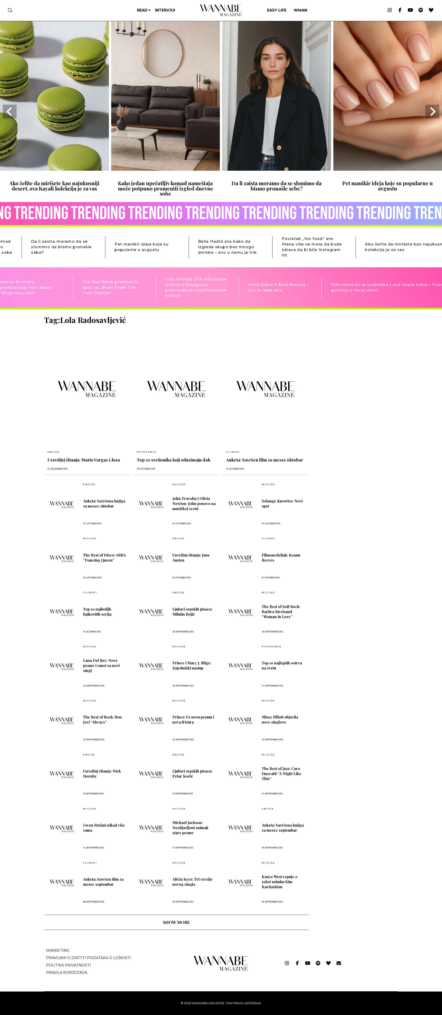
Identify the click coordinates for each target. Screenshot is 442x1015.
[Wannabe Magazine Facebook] (400, 10)
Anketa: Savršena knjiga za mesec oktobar (104, 503)
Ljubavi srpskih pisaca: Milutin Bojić (192, 612)
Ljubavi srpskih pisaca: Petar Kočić (192, 774)
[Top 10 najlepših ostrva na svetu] (241, 666)
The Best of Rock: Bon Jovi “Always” (102, 719)
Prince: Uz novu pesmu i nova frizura (193, 719)
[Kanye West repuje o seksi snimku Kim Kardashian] (241, 882)
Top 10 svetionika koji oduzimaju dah (173, 460)
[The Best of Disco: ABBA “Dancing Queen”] (62, 558)
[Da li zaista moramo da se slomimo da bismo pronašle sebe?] (276, 169)
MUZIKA (179, 484)
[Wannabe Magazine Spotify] (421, 10)
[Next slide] (432, 111)
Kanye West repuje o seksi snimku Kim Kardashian (279, 881)
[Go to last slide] (10, 111)
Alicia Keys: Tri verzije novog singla (192, 882)
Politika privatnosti (68, 965)
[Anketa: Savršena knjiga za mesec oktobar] (62, 504)
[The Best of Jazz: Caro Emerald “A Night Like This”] (241, 774)
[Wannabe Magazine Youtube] (410, 10)
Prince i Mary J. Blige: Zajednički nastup (191, 665)
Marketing (58, 950)
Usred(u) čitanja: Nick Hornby (102, 774)
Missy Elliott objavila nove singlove (280, 719)
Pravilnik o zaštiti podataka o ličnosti (88, 958)
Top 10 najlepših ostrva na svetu (282, 665)
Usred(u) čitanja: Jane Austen (191, 557)
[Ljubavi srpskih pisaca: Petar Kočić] (151, 774)
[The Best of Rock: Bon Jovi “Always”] (62, 720)
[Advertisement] (346, 347)
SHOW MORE (176, 922)
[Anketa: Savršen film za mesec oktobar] (265, 389)
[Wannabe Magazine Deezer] (431, 10)
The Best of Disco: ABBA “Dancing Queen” (104, 557)
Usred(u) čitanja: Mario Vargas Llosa (83, 460)
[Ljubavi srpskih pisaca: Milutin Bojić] (151, 612)
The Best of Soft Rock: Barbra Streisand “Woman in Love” (281, 611)
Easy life (276, 10)
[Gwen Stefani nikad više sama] (62, 828)
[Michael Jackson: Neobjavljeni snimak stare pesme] (151, 828)
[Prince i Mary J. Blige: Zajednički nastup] (151, 666)
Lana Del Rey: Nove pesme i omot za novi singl (101, 665)
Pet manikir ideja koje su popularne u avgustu (387, 186)
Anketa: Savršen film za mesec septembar (103, 882)
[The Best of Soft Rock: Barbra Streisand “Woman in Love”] (241, 612)
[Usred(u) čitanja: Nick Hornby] (62, 774)
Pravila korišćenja (66, 972)
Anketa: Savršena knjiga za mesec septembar (283, 828)
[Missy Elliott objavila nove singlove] (241, 720)
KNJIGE (53, 452)
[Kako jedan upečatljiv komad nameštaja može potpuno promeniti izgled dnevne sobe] (165, 169)
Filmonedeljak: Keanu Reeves (281, 557)
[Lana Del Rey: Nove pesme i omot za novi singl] (62, 666)
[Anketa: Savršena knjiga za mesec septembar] (241, 828)
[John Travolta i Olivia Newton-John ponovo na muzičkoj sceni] (151, 504)
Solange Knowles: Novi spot (282, 503)
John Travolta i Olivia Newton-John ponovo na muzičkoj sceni (194, 503)
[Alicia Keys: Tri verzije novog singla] (151, 882)
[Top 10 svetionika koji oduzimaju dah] (176, 389)
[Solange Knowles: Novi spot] (241, 504)
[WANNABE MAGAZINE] (221, 969)
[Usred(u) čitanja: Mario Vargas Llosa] (87, 389)
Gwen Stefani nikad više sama (104, 828)
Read (142, 10)
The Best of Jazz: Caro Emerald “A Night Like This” (281, 773)
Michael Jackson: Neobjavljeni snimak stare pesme (190, 827)
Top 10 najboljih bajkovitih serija (97, 612)
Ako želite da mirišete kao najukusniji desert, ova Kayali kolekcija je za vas (54, 186)
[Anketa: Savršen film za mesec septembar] (62, 882)
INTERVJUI (165, 10)
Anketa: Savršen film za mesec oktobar (264, 460)
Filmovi (233, 452)
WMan (300, 10)
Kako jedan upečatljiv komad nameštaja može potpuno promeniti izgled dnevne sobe (165, 188)
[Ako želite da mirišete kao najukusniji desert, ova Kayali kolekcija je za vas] (54, 169)
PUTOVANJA (146, 452)
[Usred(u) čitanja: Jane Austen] (151, 558)
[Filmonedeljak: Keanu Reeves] (241, 558)
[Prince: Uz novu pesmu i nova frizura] (151, 720)
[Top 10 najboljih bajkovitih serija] (62, 612)
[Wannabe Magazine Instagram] (390, 10)
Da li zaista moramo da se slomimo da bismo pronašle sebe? (277, 186)
